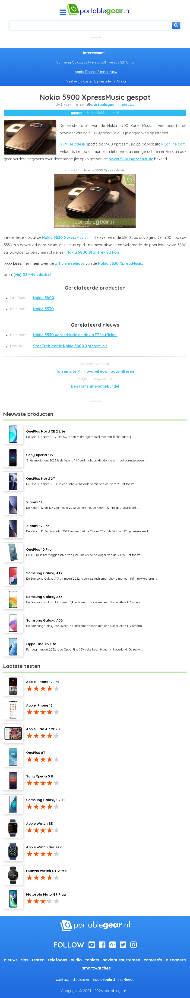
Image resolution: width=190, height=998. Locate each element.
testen (38, 959)
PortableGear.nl (105, 104)
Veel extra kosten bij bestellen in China (96, 81)
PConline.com (173, 144)
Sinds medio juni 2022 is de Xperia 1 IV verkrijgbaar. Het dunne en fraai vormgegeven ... (86, 457)
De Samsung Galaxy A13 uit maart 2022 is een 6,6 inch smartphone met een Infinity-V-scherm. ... (92, 575)
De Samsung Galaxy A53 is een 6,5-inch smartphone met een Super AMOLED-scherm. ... (86, 622)
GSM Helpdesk (72, 144)
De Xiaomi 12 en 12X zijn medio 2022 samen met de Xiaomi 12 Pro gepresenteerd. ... (83, 504)
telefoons (57, 959)
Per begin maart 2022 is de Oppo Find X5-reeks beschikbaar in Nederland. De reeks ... (85, 646)
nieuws (128, 104)
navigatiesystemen (121, 959)
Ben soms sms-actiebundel (95, 386)
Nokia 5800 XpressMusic (131, 159)
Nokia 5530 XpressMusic (64, 237)
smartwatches (96, 967)
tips (24, 959)
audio (76, 959)
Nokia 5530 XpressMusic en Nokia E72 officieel (63, 334)
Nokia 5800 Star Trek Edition (92, 252)
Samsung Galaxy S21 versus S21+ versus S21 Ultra (95, 62)
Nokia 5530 (32, 308)
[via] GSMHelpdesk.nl (32, 274)
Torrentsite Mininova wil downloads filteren (95, 371)
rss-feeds (126, 979)
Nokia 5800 (32, 297)
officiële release (70, 263)
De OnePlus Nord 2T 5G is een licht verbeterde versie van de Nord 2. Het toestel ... (82, 481)
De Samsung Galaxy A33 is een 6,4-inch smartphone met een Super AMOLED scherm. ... (85, 599)
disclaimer (81, 979)
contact (62, 979)
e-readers (176, 959)
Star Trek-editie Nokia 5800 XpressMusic (59, 346)
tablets (92, 959)
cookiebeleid (104, 979)
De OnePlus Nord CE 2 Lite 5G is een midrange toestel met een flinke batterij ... (80, 433)
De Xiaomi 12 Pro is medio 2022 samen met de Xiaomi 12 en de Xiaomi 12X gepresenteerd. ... (89, 528)
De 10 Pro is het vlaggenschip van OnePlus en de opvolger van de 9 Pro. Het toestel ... (85, 551)
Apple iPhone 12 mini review (96, 72)
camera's (153, 959)
